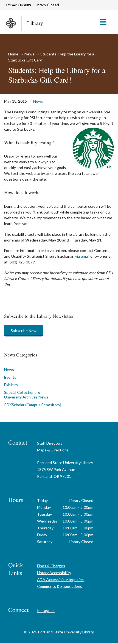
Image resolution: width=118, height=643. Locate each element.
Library (35, 22)
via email (82, 256)
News (29, 54)
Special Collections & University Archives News (26, 395)
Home (13, 54)
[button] (105, 22)
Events (10, 377)
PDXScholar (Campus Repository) (32, 404)
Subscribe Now (23, 330)
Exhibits (11, 384)
